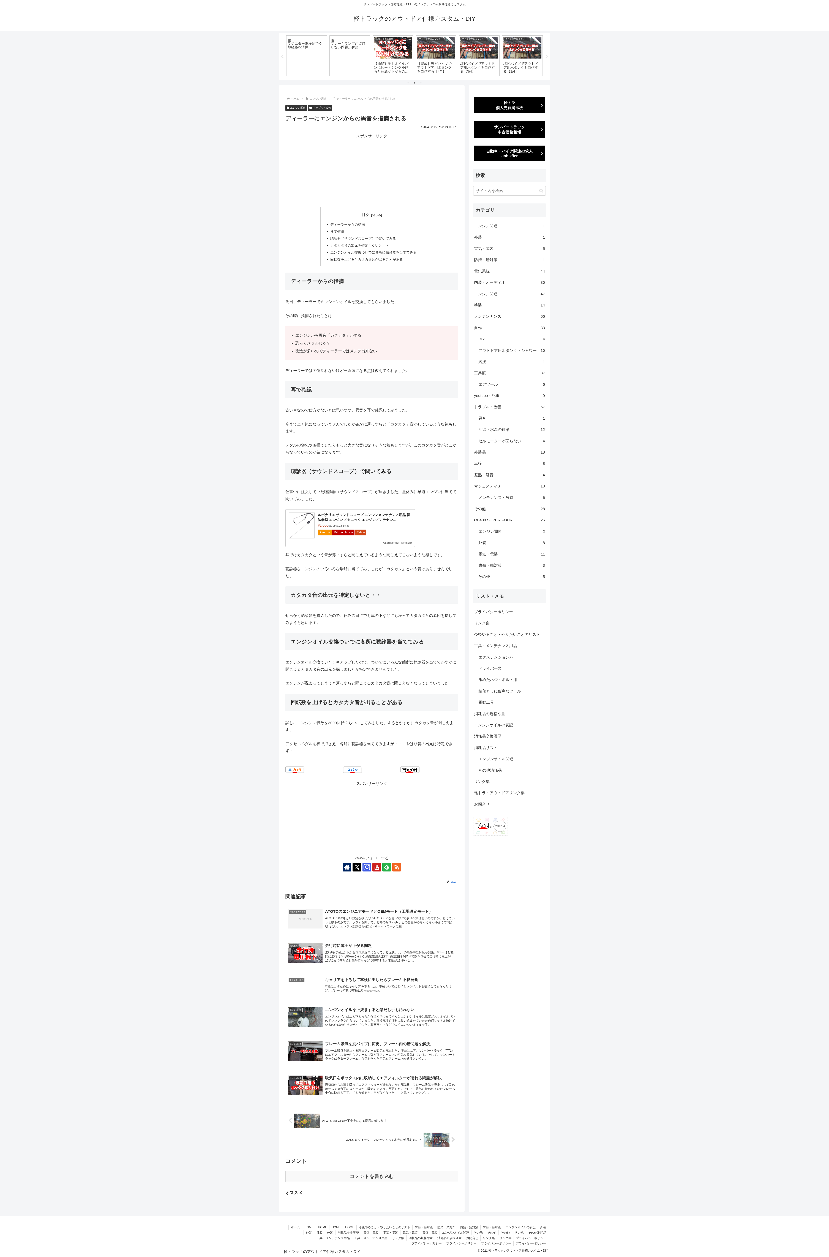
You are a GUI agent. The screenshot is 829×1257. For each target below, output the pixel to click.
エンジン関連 (298, 107)
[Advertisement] (371, 170)
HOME (308, 1227)
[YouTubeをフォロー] (376, 867)
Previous (282, 56)
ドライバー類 (490, 668)
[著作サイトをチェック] (347, 867)
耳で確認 (337, 231)
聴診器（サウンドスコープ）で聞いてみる (363, 238)
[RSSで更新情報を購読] (396, 867)
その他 (478, 1232)
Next (547, 56)
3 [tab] (421, 83)
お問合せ (482, 804)
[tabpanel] (306, 55)
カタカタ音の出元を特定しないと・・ (359, 245)
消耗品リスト (485, 748)
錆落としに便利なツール (499, 691)
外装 (543, 1227)
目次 (365, 215)
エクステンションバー (497, 657)
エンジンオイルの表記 (493, 725)
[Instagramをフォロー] (366, 867)
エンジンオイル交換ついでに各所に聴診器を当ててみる (373, 252)
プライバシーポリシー (493, 612)
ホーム (295, 1227)
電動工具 (486, 702)
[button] (541, 190)
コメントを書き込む (372, 1176)
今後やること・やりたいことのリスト (507, 634)
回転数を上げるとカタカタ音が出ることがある (366, 259)
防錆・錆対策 (424, 1227)
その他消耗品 (490, 770)
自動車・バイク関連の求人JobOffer (509, 153)
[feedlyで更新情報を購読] (386, 867)
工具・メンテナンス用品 (495, 646)
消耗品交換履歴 (487, 736)
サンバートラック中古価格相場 (509, 129)
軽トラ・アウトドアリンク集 (499, 793)
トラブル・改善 (322, 107)
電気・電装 (370, 1232)
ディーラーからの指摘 (347, 224)
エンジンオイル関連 (495, 759)
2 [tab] (414, 83)
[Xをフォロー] (357, 867)
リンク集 (482, 623)
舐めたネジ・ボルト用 (497, 680)
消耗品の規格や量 (489, 714)
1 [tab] (408, 83)
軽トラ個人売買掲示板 (509, 105)
